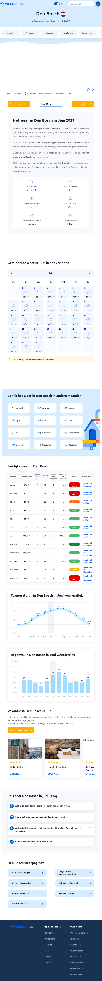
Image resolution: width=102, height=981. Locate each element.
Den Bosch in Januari (87, 485)
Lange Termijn (88, 33)
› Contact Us (75, 956)
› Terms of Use (76, 962)
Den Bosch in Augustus (88, 544)
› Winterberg (49, 938)
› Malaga (47, 956)
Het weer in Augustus (21, 883)
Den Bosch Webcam (20, 893)
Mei (19, 104)
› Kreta (46, 950)
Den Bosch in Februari (87, 493)
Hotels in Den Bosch (19, 730)
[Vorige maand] (12, 273)
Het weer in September (69, 883)
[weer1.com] (12, 3)
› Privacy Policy (76, 968)
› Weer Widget (76, 950)
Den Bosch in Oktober (87, 561)
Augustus (50, 33)
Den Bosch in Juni (87, 527)
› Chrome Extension (79, 932)
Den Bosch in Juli (87, 535)
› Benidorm (49, 932)
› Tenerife (48, 944)
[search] (98, 3)
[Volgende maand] (89, 273)
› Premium (74, 938)
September (69, 33)
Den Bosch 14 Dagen (20, 872)
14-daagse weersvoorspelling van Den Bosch (54, 167)
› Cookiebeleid (76, 974)
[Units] (57, 3)
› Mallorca (48, 962)
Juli (82, 104)
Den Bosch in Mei (87, 518)
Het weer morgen (67, 893)
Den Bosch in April (87, 510)
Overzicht (11, 33)
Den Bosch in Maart (87, 502)
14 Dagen (30, 33)
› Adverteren (76, 944)
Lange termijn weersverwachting (67, 872)
